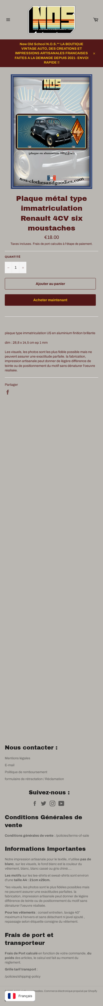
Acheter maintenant (50, 300)
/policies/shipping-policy (22, 976)
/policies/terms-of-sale (72, 835)
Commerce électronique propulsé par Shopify (70, 991)
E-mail (9, 765)
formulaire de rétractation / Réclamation (34, 779)
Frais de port (41, 244)
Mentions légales (17, 758)
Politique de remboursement (26, 772)
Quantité (12, 256)
